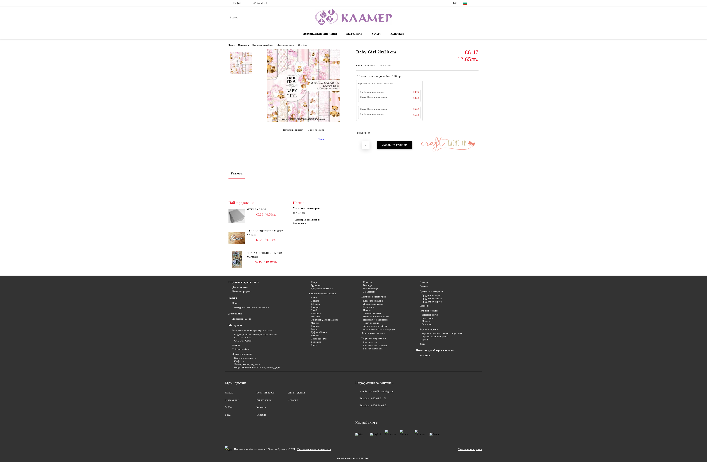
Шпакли (426, 321)
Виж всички (299, 223)
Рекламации (232, 400)
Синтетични (427, 318)
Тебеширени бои (240, 349)
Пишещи (424, 282)
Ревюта (236, 173)
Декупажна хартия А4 (322, 288)
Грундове (315, 285)
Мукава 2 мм (256, 209)
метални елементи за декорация (379, 329)
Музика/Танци (370, 288)
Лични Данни (296, 392)
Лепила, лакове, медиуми (247, 364)
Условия (293, 400)
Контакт (261, 407)
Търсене (261, 414)
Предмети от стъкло (432, 298)
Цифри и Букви (319, 332)
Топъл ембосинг (371, 323)
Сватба (314, 310)
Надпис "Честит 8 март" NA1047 (265, 233)
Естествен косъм (430, 315)
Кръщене (367, 282)
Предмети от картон (432, 301)
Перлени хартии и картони (435, 336)
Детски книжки (240, 287)
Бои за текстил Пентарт (375, 345)
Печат (235, 303)
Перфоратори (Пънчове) (375, 319)
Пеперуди (316, 313)
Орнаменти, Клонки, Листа (324, 319)
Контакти (397, 33)
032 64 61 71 (259, 3)
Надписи (315, 326)
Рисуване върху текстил (373, 338)
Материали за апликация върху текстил (252, 330)
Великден (316, 342)
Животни (315, 335)
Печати (366, 310)
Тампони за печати (372, 313)
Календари (425, 355)
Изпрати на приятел (293, 130)
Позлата (424, 286)
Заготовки (368, 307)
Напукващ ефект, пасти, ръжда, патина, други (257, 367)
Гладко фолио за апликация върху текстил (255, 334)
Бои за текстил (370, 342)
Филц (422, 344)
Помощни (426, 324)
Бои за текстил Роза (373, 348)
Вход (228, 414)
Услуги (376, 33)
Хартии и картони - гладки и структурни (442, 333)
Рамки (314, 297)
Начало (231, 45)
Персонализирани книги (320, 33)
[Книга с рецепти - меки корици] (236, 259)
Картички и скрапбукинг (263, 45)
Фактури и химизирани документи (251, 307)
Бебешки (315, 304)
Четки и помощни (429, 310)
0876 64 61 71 (379, 405)
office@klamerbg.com (381, 391)
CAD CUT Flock (242, 337)
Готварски (316, 316)
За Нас (229, 407)
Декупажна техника (242, 354)
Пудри (314, 282)
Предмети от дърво (431, 295)
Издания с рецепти (241, 291)
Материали (354, 33)
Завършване (369, 291)
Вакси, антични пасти (245, 358)
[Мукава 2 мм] (236, 216)
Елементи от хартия (373, 301)
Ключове (315, 307)
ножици (236, 345)
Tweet (322, 139)
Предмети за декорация (431, 291)
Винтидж (367, 285)
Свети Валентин (319, 338)
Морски (315, 323)
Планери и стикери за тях (376, 316)
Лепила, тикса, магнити (373, 333)
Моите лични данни (470, 449)
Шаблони (424, 305)
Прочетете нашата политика (314, 449)
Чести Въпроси (265, 392)
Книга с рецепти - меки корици (264, 255)
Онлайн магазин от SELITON (353, 458)
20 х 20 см (302, 45)
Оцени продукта (316, 130)
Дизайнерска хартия (286, 45)
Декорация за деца (241, 319)
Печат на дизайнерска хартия (435, 350)
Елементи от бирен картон (322, 293)
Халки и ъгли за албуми (375, 326)
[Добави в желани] (476, 133)
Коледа (314, 329)
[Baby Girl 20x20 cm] (303, 120)
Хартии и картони (429, 329)
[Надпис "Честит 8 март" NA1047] (236, 238)
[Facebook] (476, 3)
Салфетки (239, 361)
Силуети (315, 301)
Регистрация (263, 400)
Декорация (235, 313)
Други (314, 345)
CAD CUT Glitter (243, 341)
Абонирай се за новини (307, 219)
